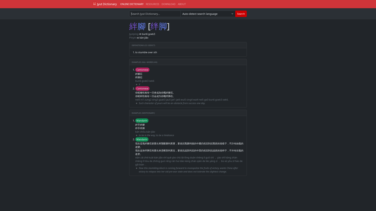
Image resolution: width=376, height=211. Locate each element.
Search (241, 13)
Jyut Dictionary (106, 4)
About (182, 4)
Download (169, 4)
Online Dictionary (131, 4)
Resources (152, 4)
